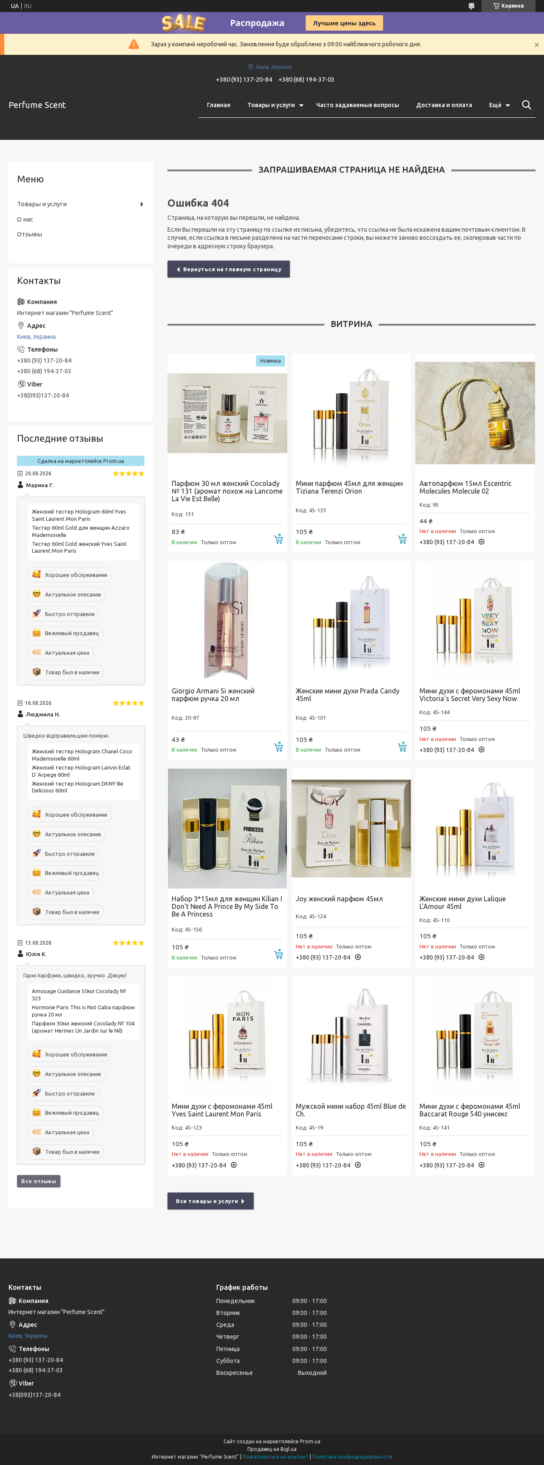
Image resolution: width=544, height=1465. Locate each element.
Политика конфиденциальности (352, 1456)
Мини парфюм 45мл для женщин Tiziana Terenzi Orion (349, 487)
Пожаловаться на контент (276, 1456)
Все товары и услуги (207, 1201)
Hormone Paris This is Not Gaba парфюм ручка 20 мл (83, 1010)
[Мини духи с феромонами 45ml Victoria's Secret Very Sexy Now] (475, 621)
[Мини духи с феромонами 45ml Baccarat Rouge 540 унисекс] (475, 1036)
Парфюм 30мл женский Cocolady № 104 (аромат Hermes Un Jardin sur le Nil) (83, 1026)
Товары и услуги (271, 105)
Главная (218, 105)
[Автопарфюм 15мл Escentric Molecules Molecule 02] (475, 413)
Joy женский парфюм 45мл (339, 899)
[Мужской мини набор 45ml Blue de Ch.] (351, 1036)
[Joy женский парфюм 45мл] (351, 829)
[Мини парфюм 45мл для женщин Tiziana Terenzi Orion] (351, 413)
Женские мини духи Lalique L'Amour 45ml (462, 902)
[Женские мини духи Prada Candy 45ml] (351, 621)
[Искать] (525, 105)
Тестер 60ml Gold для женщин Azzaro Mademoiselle (81, 531)
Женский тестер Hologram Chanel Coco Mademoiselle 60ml (82, 754)
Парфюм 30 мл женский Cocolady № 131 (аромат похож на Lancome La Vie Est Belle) (227, 491)
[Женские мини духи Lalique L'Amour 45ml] (475, 829)
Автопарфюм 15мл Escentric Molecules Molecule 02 (465, 487)
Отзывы (29, 234)
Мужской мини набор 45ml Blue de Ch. (351, 1110)
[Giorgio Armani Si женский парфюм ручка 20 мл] (227, 621)
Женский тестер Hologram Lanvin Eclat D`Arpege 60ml (81, 771)
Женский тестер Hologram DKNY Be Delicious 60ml (77, 787)
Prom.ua (310, 1441)
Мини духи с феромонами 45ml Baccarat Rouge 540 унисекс (469, 1110)
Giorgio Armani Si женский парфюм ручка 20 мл (213, 694)
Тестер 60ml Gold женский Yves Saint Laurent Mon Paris (79, 547)
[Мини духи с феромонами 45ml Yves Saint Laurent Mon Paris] (227, 1036)
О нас (25, 219)
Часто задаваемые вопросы (357, 105)
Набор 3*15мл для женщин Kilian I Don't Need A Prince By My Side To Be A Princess (227, 906)
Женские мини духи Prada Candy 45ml (348, 694)
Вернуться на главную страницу (232, 269)
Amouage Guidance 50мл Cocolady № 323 (79, 994)
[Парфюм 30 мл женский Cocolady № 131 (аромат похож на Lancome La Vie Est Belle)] (227, 413)
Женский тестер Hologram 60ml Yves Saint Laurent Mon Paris (79, 515)
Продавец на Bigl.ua (272, 1449)
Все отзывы (38, 1181)
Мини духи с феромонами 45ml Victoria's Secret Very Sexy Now (469, 694)
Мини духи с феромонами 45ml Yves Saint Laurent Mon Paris (222, 1110)
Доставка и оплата (444, 105)
